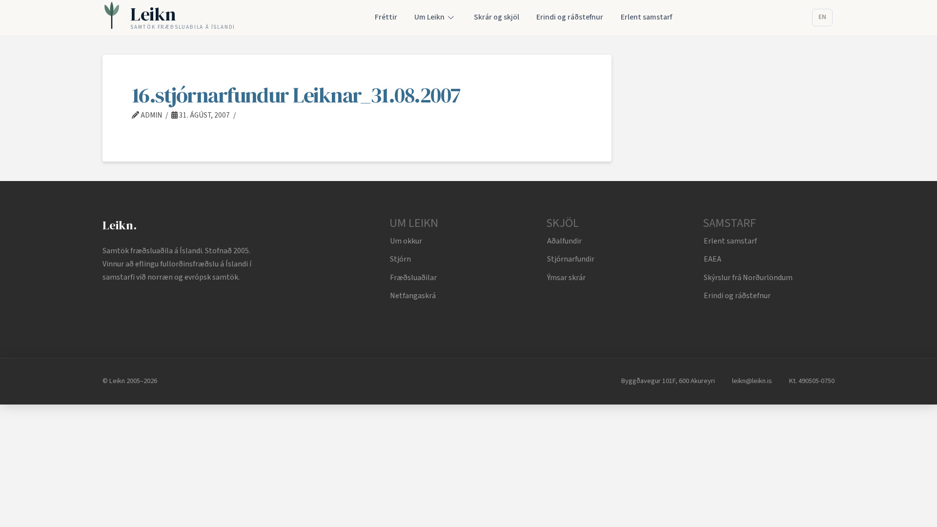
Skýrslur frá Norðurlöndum (748, 277)
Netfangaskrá (413, 295)
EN (822, 17)
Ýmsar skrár (566, 277)
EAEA (712, 259)
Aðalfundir (564, 241)
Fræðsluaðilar (413, 277)
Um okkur (406, 241)
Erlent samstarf (730, 241)
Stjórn (400, 259)
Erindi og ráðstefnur (737, 295)
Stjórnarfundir (570, 259)
